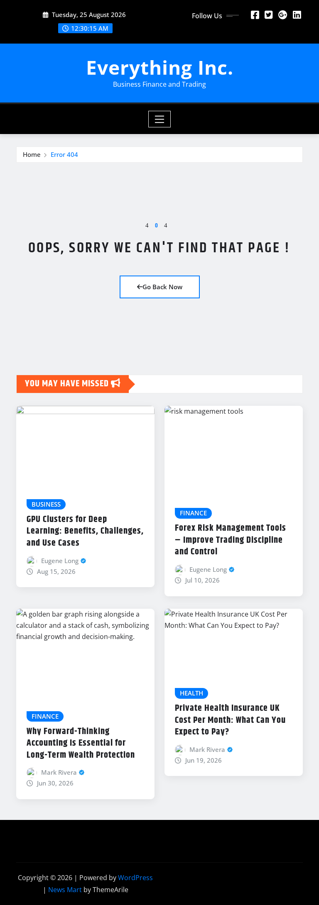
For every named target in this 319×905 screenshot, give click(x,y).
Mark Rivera (59, 772)
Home (32, 154)
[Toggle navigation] (159, 119)
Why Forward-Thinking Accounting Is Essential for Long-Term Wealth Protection (81, 743)
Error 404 (64, 154)
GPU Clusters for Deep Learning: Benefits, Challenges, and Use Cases (85, 531)
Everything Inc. (159, 67)
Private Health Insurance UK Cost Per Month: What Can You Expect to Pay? (230, 720)
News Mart (65, 889)
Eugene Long (60, 560)
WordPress (135, 877)
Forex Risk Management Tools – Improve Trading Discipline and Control (230, 540)
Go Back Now (162, 287)
